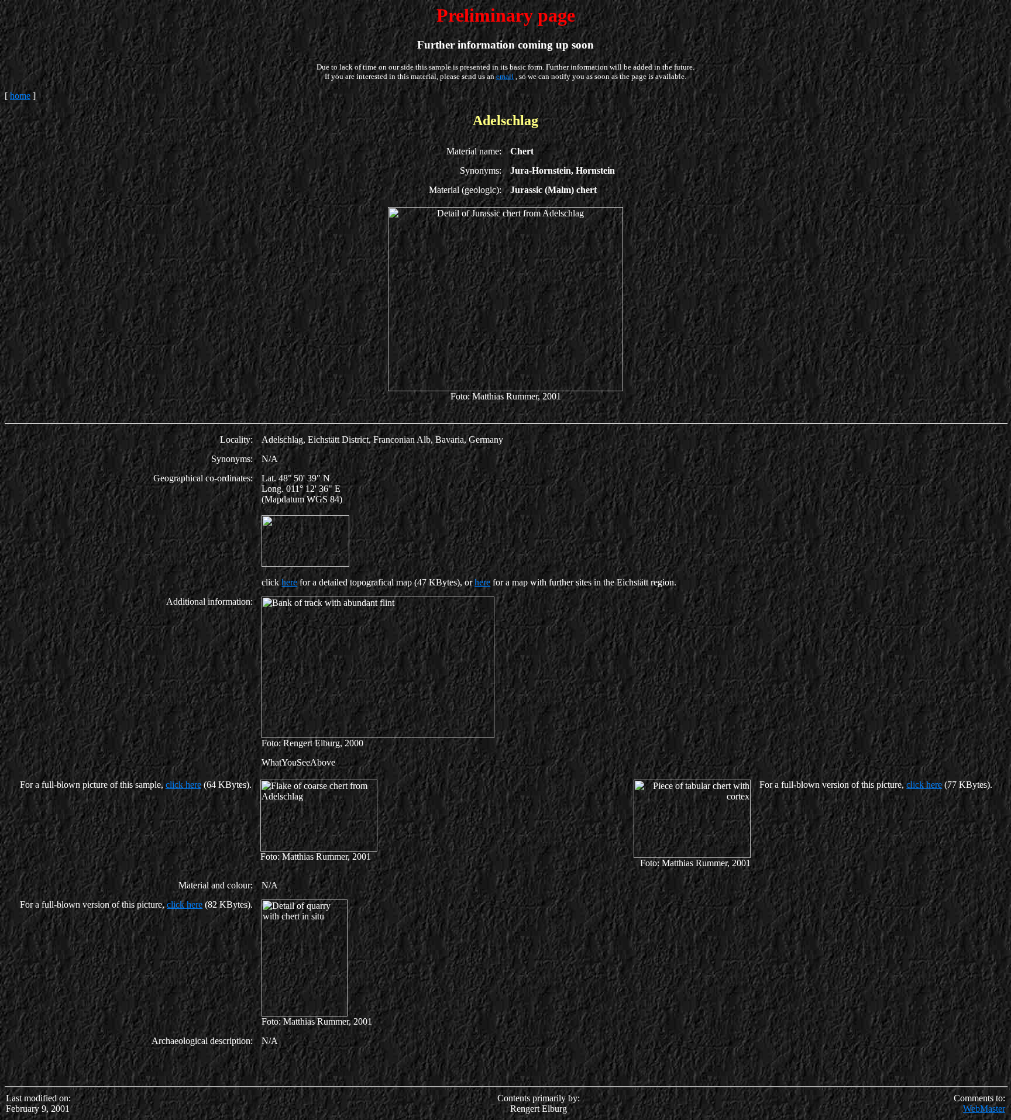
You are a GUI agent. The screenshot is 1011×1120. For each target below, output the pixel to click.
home (20, 96)
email (505, 76)
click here (183, 785)
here (289, 582)
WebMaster (984, 1109)
